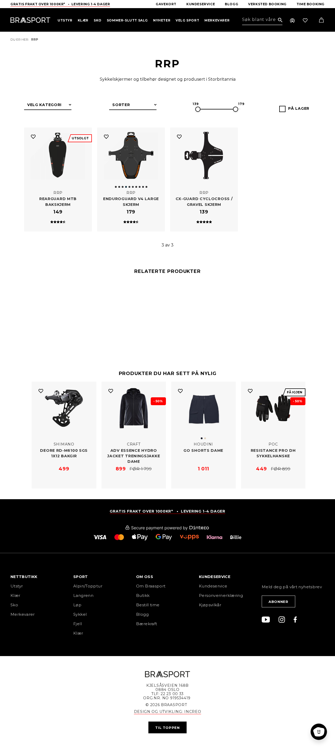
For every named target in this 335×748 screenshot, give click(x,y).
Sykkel (80, 614)
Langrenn (83, 595)
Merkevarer (22, 614)
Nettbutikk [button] (23, 577)
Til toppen (167, 727)
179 (241, 104)
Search (280, 20)
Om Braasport (151, 586)
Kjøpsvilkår (210, 604)
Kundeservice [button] (214, 577)
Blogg (142, 614)
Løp (77, 604)
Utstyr (16, 586)
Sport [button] (80, 577)
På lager (298, 108)
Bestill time (148, 604)
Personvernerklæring (221, 595)
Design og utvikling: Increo (167, 711)
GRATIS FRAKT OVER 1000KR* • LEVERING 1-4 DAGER (167, 511)
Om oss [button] (144, 577)
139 (196, 104)
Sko (14, 604)
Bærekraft (146, 623)
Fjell (77, 623)
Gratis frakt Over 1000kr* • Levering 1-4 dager (60, 4)
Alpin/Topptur (87, 586)
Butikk (142, 595)
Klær (15, 595)
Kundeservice (213, 586)
